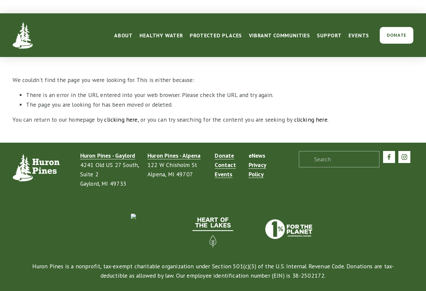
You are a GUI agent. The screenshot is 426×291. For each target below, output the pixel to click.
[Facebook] (389, 157)
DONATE (396, 35)
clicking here (120, 119)
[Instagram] (404, 157)
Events (358, 35)
